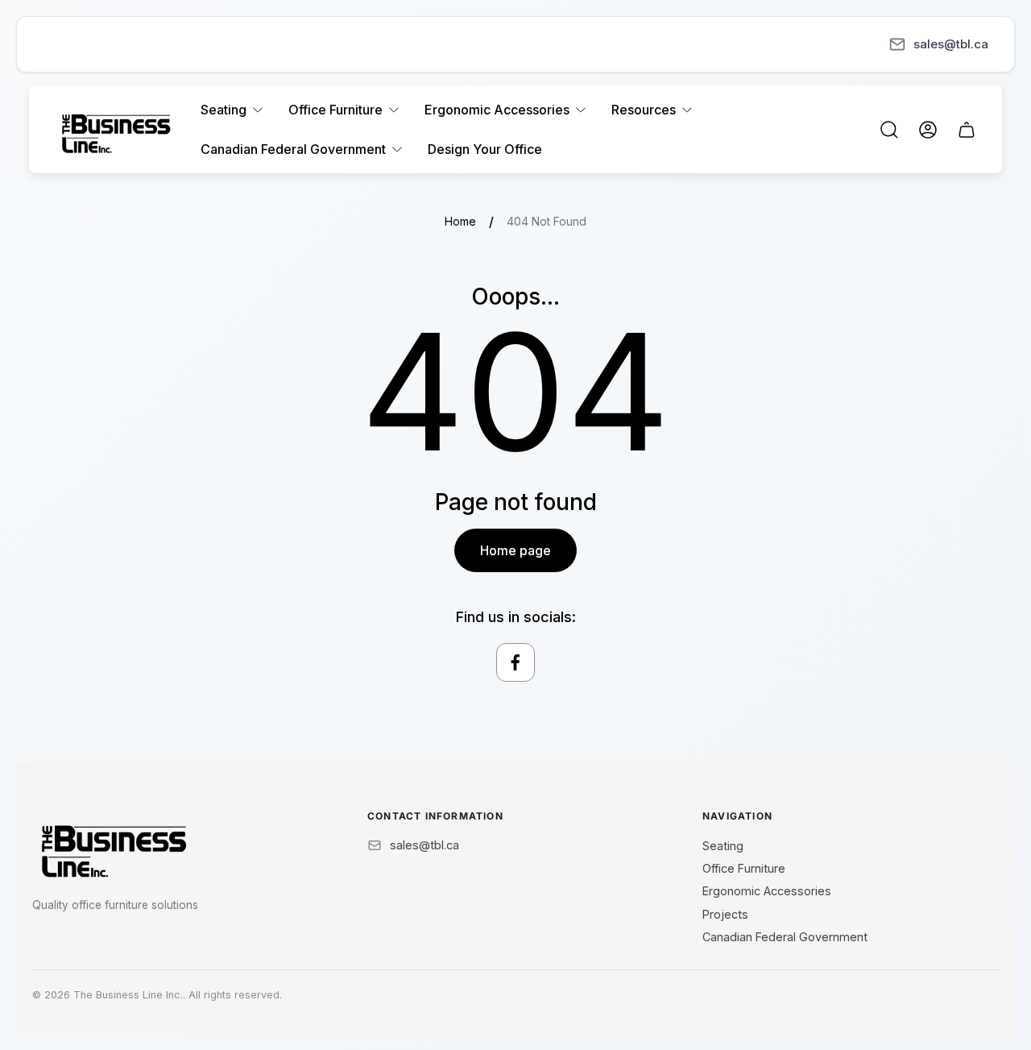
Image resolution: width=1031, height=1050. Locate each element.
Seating (722, 846)
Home (460, 221)
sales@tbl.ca (950, 44)
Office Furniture (743, 868)
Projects (725, 914)
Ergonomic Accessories (766, 891)
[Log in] (928, 129)
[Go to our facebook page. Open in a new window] (515, 662)
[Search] (889, 129)
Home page (515, 550)
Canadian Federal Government (784, 937)
